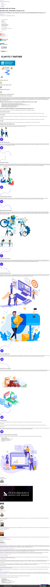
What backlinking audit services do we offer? (5, 554)
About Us (3, 5)
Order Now (1, 31)
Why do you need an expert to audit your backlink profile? (7, 548)
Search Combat (2, 0)
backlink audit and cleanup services (6, 97)
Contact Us (3, 6)
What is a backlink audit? (3, 544)
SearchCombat (3, 143)
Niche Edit (4, 4)
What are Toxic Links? (3, 574)
